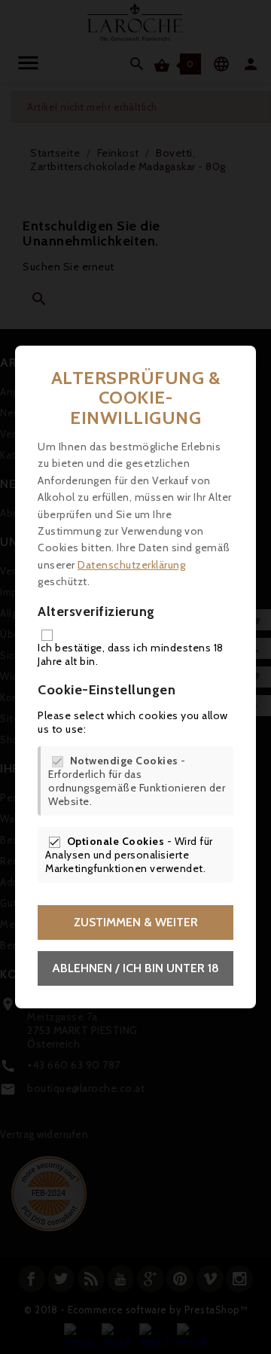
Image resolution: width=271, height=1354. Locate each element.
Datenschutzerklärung (131, 565)
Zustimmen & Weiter (136, 922)
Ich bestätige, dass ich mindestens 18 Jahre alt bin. (131, 654)
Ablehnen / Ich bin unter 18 (135, 968)
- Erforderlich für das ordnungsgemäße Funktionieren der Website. (136, 781)
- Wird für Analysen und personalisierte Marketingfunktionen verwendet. (129, 854)
